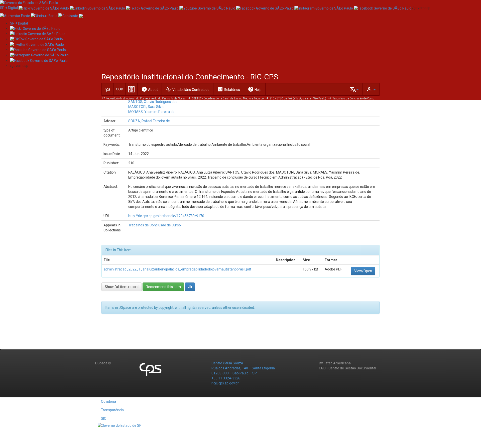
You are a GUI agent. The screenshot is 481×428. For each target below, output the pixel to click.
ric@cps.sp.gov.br (225, 383)
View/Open (363, 271)
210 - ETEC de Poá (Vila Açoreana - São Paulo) (298, 98)
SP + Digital (9, 8)
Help (255, 89)
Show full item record (122, 287)
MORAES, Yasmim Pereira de (151, 112)
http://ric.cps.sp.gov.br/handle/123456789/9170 (166, 216)
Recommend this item (163, 287)
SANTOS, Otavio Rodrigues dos (152, 102)
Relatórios (228, 89)
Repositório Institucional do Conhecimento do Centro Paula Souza (146, 98)
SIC (103, 418)
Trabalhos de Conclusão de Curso (353, 98)
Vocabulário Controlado (187, 89)
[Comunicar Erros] (81, 15)
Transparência (112, 410)
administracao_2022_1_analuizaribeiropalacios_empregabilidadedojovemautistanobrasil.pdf (178, 269)
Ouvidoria (108, 401)
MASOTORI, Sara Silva (146, 107)
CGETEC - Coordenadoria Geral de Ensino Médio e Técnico (228, 98)
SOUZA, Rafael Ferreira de (149, 121)
